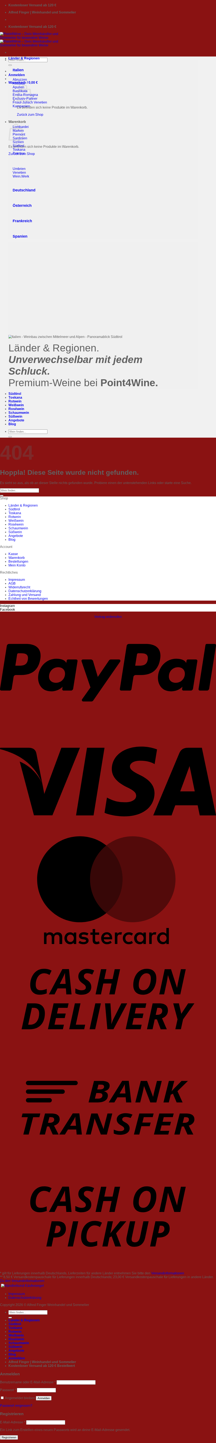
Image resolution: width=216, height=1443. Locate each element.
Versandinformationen (167, 1273)
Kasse (13, 554)
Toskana (15, 397)
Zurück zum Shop (30, 114)
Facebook (7, 609)
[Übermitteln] (10, 65)
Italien (18, 70)
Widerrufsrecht (19, 587)
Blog (12, 424)
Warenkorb (16, 557)
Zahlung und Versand (24, 595)
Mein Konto (17, 565)
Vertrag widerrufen (108, 617)
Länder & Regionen (24, 58)
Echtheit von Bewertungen (28, 598)
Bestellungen (18, 561)
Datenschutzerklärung (24, 591)
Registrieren (9, 1437)
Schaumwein (18, 412)
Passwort (8, 1390)
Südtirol (14, 393)
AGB (12, 583)
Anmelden (44, 1398)
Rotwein (15, 401)
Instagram (7, 606)
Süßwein (15, 416)
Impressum (16, 579)
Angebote (16, 420)
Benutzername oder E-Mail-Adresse (28, 1382)
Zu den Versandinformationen (22, 1281)
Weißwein (16, 405)
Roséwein (16, 409)
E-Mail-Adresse (12, 1422)
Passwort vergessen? (16, 1405)
